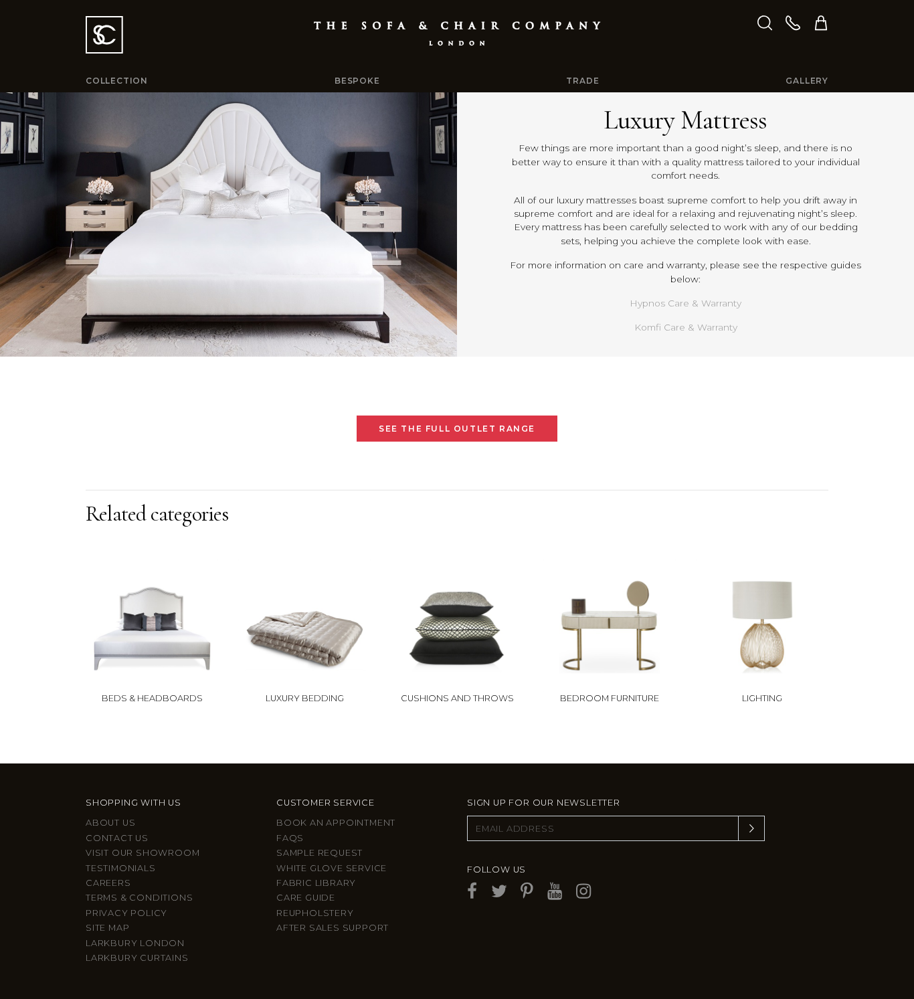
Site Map (107, 928)
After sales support (332, 928)
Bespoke (357, 81)
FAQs (290, 838)
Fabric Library (316, 883)
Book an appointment (335, 823)
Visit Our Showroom (142, 853)
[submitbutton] (751, 828)
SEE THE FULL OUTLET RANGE (457, 429)
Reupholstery (315, 913)
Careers (108, 883)
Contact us (117, 838)
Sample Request (319, 853)
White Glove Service (331, 868)
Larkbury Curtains (137, 958)
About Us (110, 823)
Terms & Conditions (139, 898)
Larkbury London (135, 943)
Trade (582, 81)
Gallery (807, 81)
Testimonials (121, 868)
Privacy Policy (126, 913)
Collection (117, 81)
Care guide (305, 898)
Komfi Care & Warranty (685, 327)
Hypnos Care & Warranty (685, 303)
